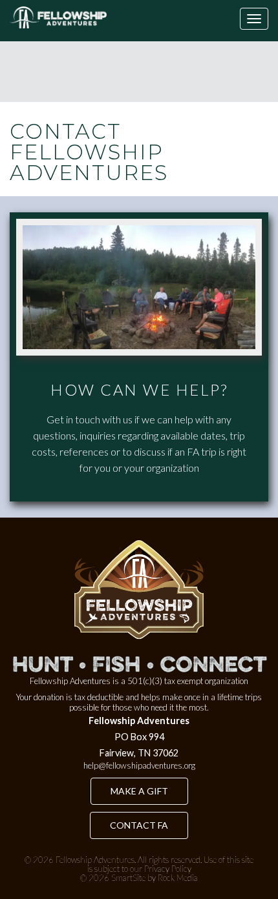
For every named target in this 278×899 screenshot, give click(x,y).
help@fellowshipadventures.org (139, 765)
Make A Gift (139, 790)
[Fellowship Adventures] (58, 17)
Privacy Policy (167, 869)
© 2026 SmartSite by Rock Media (139, 878)
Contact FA (139, 825)
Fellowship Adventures (95, 859)
